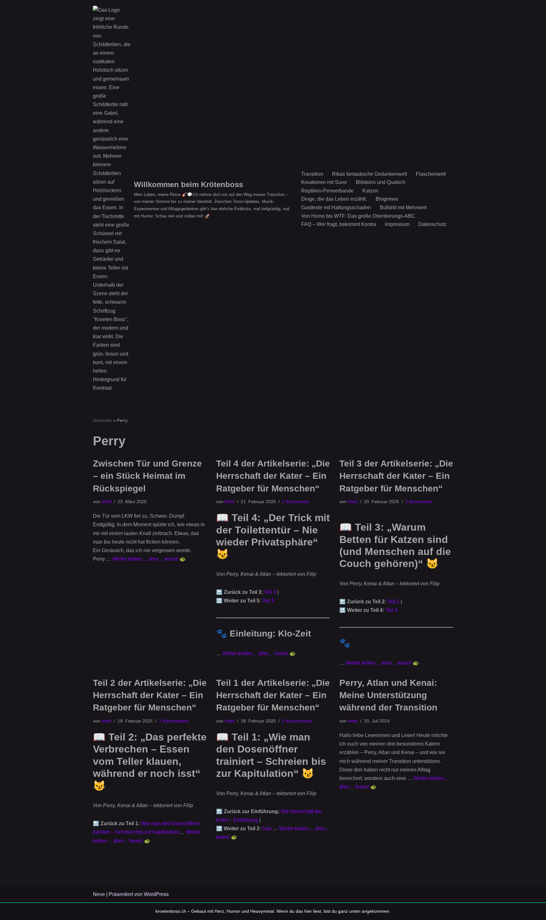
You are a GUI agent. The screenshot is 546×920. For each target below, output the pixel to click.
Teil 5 (268, 600)
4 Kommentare (297, 720)
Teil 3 (270, 592)
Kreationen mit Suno (324, 182)
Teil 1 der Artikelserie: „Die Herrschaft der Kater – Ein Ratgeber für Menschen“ (273, 695)
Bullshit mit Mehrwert (403, 207)
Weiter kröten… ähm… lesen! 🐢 (149, 559)
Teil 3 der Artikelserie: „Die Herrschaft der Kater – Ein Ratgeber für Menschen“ (396, 476)
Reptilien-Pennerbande (327, 190)
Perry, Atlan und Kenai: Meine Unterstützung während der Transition (388, 695)
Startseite (102, 420)
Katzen (370, 190)
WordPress (156, 894)
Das (267, 828)
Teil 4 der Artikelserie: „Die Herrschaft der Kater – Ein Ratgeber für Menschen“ (273, 476)
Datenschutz (432, 224)
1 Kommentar (295, 501)
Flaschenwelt (431, 174)
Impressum (397, 224)
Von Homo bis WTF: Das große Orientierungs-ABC (358, 216)
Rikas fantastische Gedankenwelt (369, 174)
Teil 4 (391, 610)
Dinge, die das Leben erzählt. (334, 199)
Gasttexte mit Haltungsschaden (336, 207)
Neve (99, 894)
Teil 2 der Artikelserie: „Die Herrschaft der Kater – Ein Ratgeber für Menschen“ (150, 695)
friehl (106, 501)
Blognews (387, 199)
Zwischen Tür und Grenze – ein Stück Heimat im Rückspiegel (147, 476)
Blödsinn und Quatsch (380, 182)
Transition (312, 174)
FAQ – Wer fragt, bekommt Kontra (338, 224)
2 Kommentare (174, 720)
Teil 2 (393, 601)
